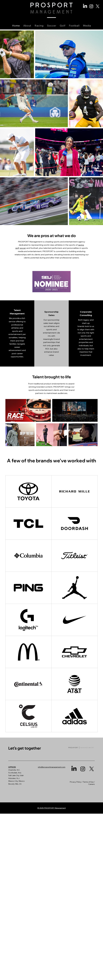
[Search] (75, 14)
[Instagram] (91, 6)
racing (81, 245)
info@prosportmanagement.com (51, 767)
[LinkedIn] (85, 6)
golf (17, 248)
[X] (97, 6)
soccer (23, 248)
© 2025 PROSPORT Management (51, 808)
